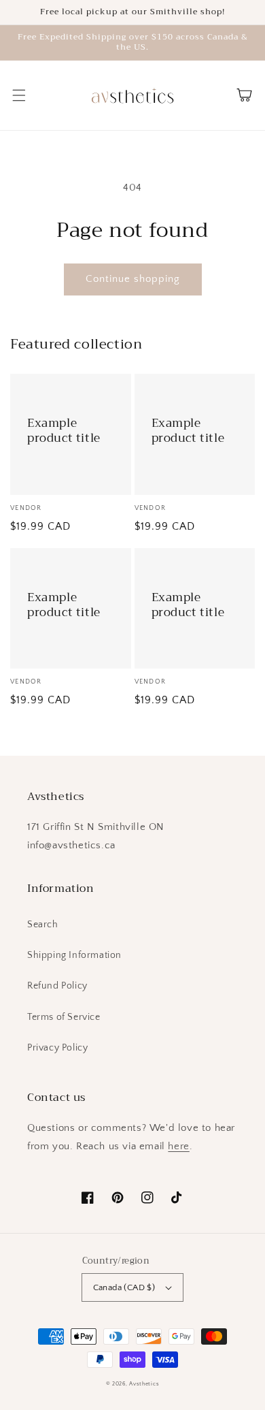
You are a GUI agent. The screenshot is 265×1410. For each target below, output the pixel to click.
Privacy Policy (57, 1047)
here (178, 1146)
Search (42, 924)
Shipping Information (74, 955)
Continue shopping (133, 279)
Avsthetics (144, 1384)
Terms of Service (64, 1017)
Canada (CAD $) (124, 1287)
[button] (19, 95)
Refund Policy (57, 985)
